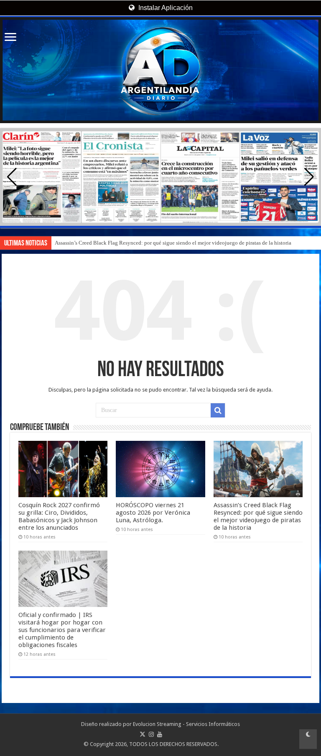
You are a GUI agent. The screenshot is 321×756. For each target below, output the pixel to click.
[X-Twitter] (142, 734)
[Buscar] (218, 410)
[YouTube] (159, 734)
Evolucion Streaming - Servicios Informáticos (186, 724)
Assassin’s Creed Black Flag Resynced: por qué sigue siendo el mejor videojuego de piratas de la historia (173, 243)
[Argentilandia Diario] (160, 70)
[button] (309, 177)
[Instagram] (151, 734)
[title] (308, 739)
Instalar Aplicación (165, 7)
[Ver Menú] (10, 38)
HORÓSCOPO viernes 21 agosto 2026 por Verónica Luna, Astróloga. (153, 512)
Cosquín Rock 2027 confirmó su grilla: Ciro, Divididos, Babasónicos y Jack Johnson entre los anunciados (59, 516)
